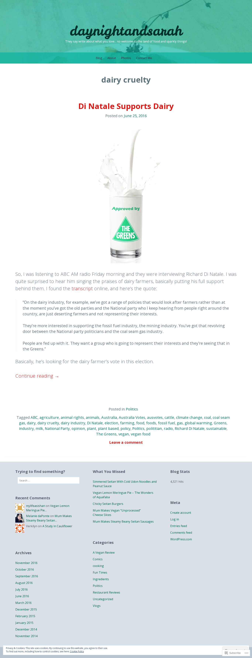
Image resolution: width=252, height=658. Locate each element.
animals (92, 417)
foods (151, 422)
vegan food (140, 434)
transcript (82, 288)
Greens (220, 422)
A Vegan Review (104, 552)
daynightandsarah (126, 30)
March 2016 (23, 603)
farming (127, 422)
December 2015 (26, 609)
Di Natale (95, 422)
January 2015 (24, 623)
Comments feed (181, 533)
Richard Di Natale (189, 428)
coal (207, 417)
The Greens (106, 434)
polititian (154, 428)
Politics (132, 409)
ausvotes (155, 417)
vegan (123, 434)
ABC (34, 417)
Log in (174, 519)
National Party (57, 428)
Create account (180, 513)
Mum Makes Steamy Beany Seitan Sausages (123, 521)
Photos (126, 58)
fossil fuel (166, 422)
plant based (108, 428)
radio (168, 428)
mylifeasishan (35, 506)
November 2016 (26, 563)
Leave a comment (126, 442)
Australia (109, 417)
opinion (78, 428)
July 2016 (21, 589)
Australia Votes (132, 417)
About (111, 58)
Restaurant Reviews (106, 592)
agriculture (49, 417)
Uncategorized (103, 599)
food (140, 422)
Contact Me (144, 58)
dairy (31, 422)
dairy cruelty (48, 422)
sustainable (216, 428)
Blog (99, 58)
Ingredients (101, 579)
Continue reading (37, 375)
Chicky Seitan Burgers (108, 504)
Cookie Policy (77, 651)
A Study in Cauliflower (57, 526)
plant (91, 428)
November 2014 (26, 636)
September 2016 (26, 576)
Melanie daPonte (37, 516)
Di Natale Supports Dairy (126, 106)
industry (26, 428)
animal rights (72, 417)
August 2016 (24, 583)
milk (39, 428)
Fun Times (100, 572)
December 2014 (26, 629)
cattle (169, 417)
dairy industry (73, 422)
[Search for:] (48, 480)
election (111, 422)
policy (125, 428)
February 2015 (25, 616)
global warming (198, 422)
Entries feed (178, 526)
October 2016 (24, 569)
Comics (98, 559)
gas (180, 422)
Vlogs (97, 606)
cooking (98, 566)
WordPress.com (181, 539)
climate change (189, 417)
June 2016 (22, 596)
